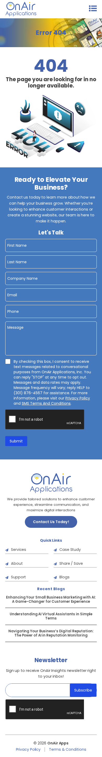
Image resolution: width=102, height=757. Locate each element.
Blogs (64, 577)
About (17, 563)
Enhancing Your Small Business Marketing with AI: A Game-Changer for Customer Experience (51, 599)
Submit (16, 441)
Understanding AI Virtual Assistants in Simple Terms (51, 616)
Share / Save (71, 563)
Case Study (70, 549)
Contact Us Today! (51, 521)
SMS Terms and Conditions (46, 403)
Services (18, 549)
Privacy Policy (77, 398)
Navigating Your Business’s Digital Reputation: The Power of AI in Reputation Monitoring (50, 633)
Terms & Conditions (67, 749)
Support (18, 577)
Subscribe (83, 690)
